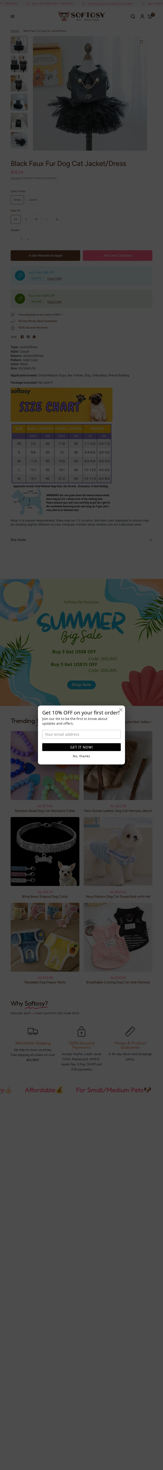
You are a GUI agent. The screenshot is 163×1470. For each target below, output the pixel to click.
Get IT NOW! (81, 747)
